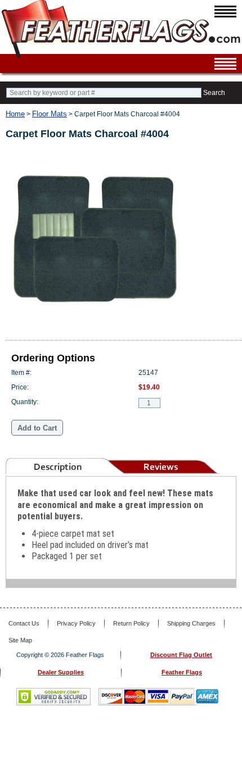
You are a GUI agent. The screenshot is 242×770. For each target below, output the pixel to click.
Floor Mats (49, 114)
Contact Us (23, 623)
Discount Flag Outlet (181, 654)
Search (214, 93)
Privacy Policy (76, 623)
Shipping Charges (191, 623)
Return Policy (131, 623)
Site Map (20, 640)
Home (15, 114)
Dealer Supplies (61, 672)
